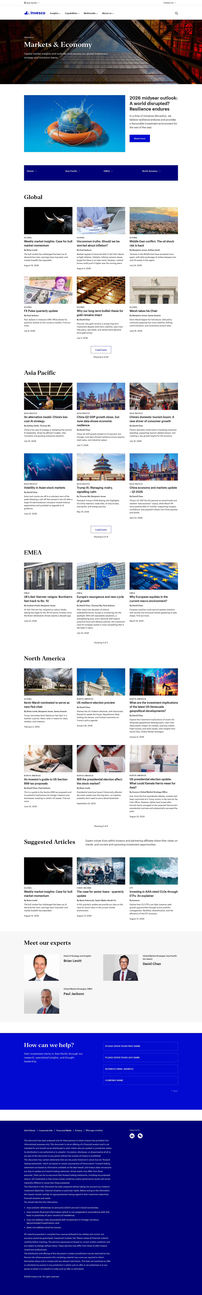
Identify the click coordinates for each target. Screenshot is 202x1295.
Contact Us (169, 3)
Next (175, 1090)
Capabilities (71, 13)
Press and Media (63, 1130)
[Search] (176, 13)
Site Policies (29, 1130)
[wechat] (140, 1135)
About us (107, 13)
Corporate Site (46, 1130)
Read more (139, 138)
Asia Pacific (32, 3)
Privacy (78, 1130)
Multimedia (90, 13)
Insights (54, 13)
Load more (101, 349)
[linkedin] (132, 1135)
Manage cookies (94, 1130)
